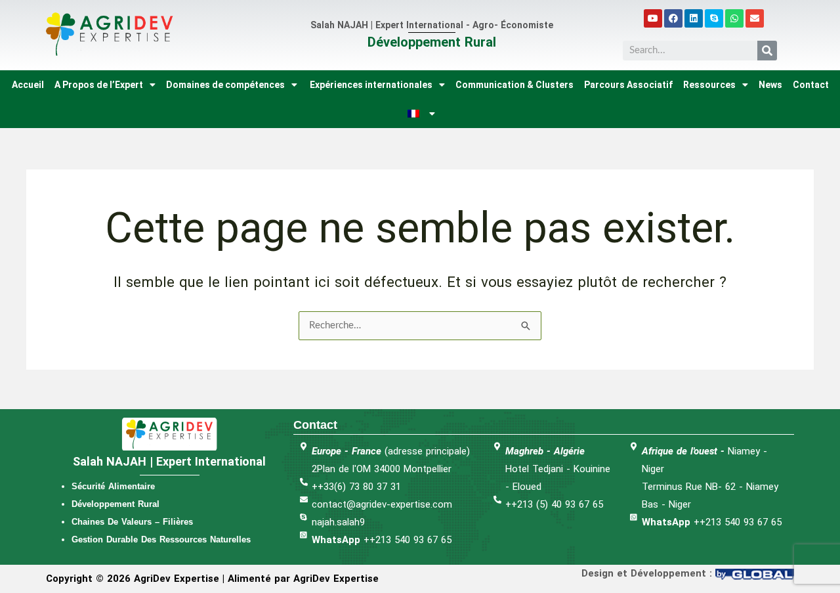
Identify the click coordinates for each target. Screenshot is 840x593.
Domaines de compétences (225, 84)
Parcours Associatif (628, 84)
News (770, 84)
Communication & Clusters (514, 84)
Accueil (28, 84)
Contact (811, 84)
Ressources (709, 84)
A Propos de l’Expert (98, 84)
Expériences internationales (370, 84)
